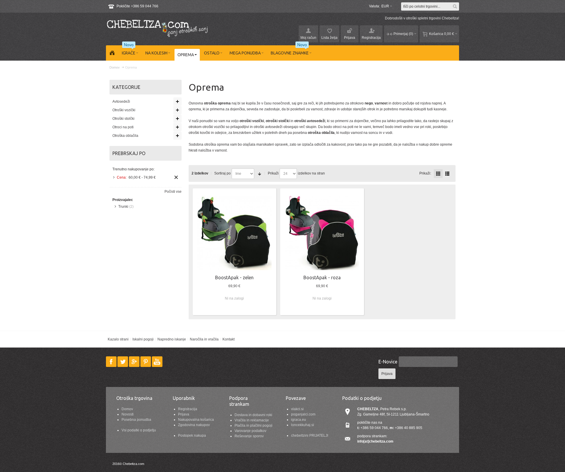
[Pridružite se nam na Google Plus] (134, 362)
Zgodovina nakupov (194, 425)
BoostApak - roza (322, 277)
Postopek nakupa (192, 435)
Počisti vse (173, 192)
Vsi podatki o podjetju (139, 430)
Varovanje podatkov (250, 431)
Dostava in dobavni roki (253, 415)
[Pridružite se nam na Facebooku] (111, 362)
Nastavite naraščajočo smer (259, 173)
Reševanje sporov (249, 436)
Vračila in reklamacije (252, 420)
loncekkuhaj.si (302, 425)
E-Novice (387, 361)
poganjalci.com (303, 414)
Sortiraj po (222, 173)
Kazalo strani (118, 339)
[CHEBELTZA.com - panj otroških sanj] (157, 27)
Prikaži (273, 173)
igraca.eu (298, 420)
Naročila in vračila (204, 339)
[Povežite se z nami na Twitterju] (123, 362)
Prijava (183, 414)
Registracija (187, 409)
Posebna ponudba (136, 420)
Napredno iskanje (171, 339)
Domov (127, 409)
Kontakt (228, 339)
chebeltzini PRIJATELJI (309, 435)
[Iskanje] (455, 6)
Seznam (447, 173)
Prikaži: (425, 173)
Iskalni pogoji (143, 339)
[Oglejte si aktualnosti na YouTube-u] (157, 362)
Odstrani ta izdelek (176, 177)
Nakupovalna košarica (196, 420)
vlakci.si (297, 409)
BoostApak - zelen (234, 277)
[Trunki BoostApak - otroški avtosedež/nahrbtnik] (234, 233)
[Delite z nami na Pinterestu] (146, 362)
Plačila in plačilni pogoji (253, 425)
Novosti (128, 414)
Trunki (123, 207)
